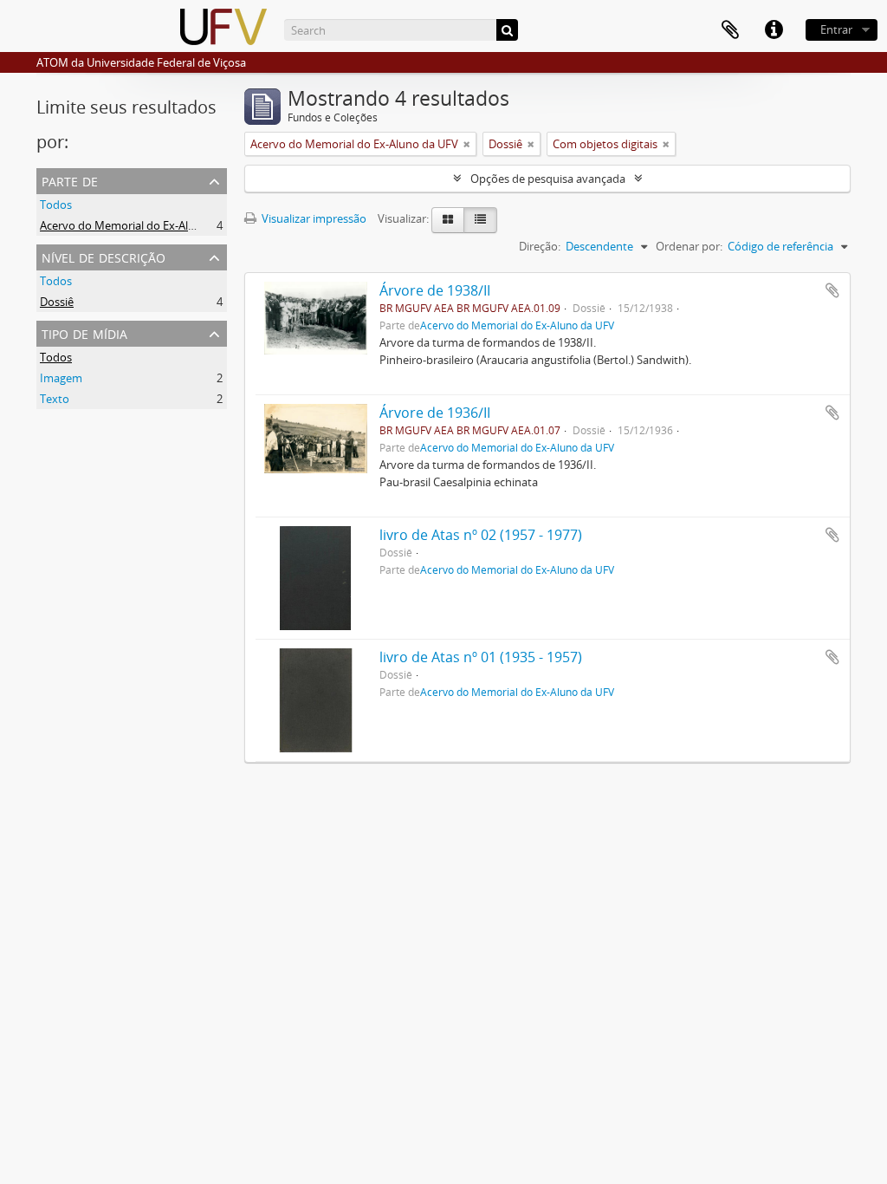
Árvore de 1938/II (434, 290)
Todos (56, 204)
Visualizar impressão (312, 218)
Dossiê (57, 301)
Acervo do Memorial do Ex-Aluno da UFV (144, 225)
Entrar (836, 29)
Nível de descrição (103, 256)
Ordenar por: (689, 246)
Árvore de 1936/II (434, 412)
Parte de (70, 180)
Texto (54, 399)
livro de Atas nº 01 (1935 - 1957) (480, 657)
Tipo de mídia (84, 332)
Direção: (539, 246)
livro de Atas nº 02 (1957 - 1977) (480, 534)
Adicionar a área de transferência (832, 290)
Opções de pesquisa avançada (547, 178)
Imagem (61, 378)
